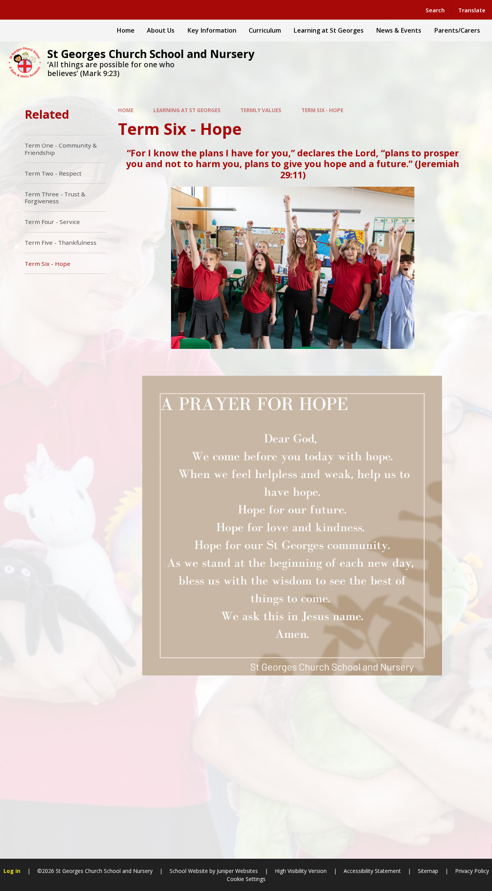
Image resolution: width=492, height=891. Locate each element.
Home (125, 110)
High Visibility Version (301, 870)
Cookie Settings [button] (246, 879)
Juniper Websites (237, 870)
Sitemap (428, 870)
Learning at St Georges (187, 110)
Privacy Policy (472, 870)
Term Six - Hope (322, 110)
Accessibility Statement (372, 870)
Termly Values (260, 110)
